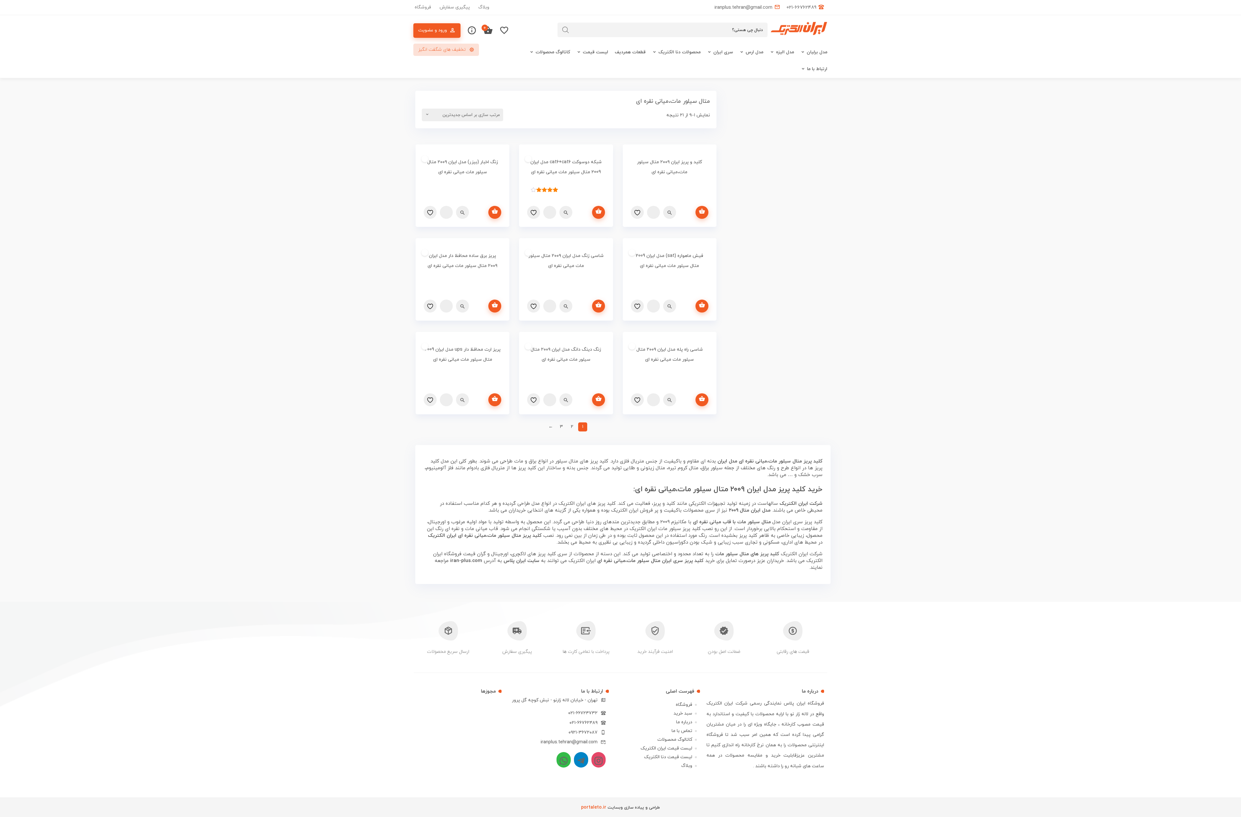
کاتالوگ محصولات (553, 52)
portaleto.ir (593, 807)
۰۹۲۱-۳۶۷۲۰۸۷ (583, 732)
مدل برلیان (817, 52)
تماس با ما (682, 731)
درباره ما (684, 722)
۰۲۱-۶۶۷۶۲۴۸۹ (583, 723)
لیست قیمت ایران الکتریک (666, 748)
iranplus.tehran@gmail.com (569, 742)
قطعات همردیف (630, 52)
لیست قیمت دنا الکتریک (668, 757)
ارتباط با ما (817, 69)
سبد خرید (683, 713)
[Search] (565, 30)
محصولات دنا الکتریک (679, 52)
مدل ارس (754, 52)
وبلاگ (483, 7)
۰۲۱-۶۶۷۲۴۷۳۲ (583, 713)
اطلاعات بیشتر (701, 212)
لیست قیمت (595, 52)
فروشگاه (423, 7)
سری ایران (723, 52)
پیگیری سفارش (455, 7)
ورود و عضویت (432, 30)
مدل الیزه (785, 52)
